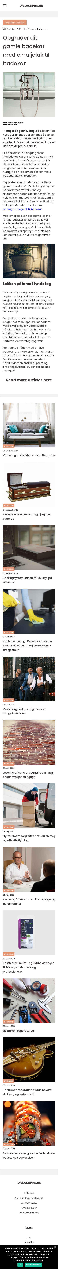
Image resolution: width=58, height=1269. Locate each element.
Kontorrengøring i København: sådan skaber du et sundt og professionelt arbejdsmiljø (27, 645)
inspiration (9, 446)
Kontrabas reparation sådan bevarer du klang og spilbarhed (27, 1092)
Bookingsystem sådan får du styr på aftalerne (27, 580)
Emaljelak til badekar (14, 22)
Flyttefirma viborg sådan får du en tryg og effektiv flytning (29, 838)
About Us (29, 1242)
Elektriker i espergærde (18, 1031)
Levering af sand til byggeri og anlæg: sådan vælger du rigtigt (28, 775)
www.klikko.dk (32, 1212)
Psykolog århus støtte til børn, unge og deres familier (29, 902)
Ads (29, 1237)
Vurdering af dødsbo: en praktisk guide (29, 455)
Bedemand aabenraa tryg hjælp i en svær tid (27, 516)
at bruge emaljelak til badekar (22, 209)
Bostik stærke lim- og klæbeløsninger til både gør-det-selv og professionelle (28, 967)
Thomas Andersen (37, 29)
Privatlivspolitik (33, 1264)
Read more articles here (29, 380)
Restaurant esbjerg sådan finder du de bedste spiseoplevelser (29, 1155)
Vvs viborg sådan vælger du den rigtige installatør (24, 711)
